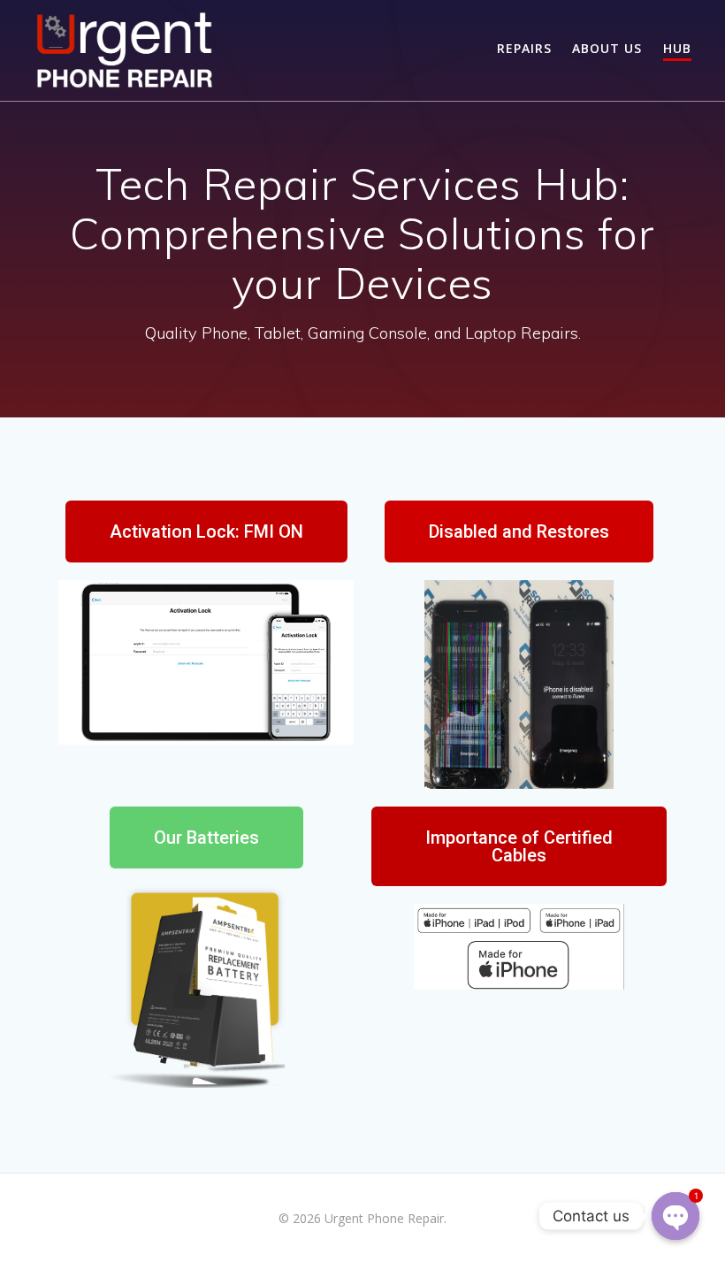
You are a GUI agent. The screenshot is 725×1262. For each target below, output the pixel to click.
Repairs (524, 48)
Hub (677, 48)
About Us (607, 48)
